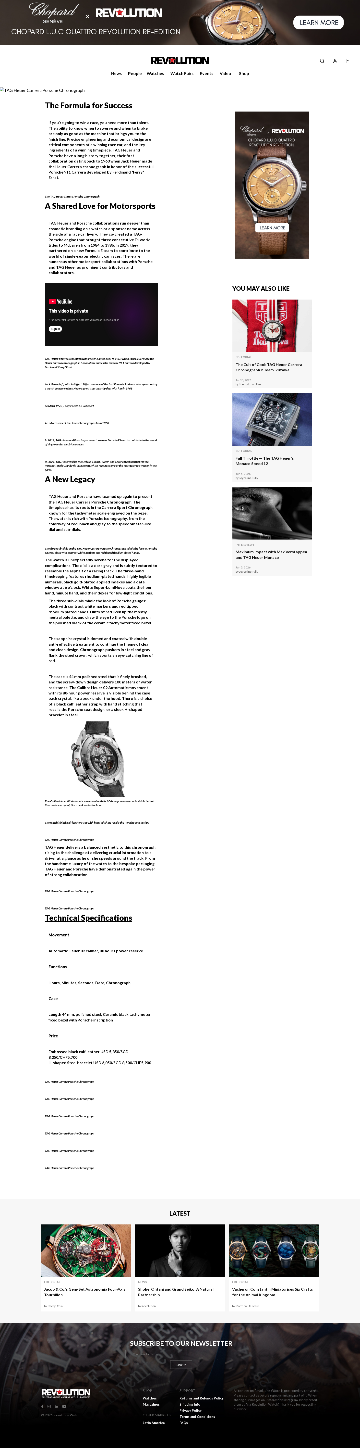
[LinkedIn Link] (56, 1406)
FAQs (184, 1423)
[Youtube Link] (64, 1406)
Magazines (151, 1404)
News (116, 73)
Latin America (154, 1423)
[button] (322, 60)
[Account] (335, 60)
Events (206, 73)
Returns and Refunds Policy (202, 1398)
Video (225, 73)
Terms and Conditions (197, 1417)
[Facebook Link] (42, 1406)
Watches (155, 73)
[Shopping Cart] (348, 60)
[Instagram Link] (49, 1406)
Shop (244, 73)
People (135, 73)
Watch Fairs (181, 73)
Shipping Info (190, 1404)
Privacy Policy (191, 1410)
